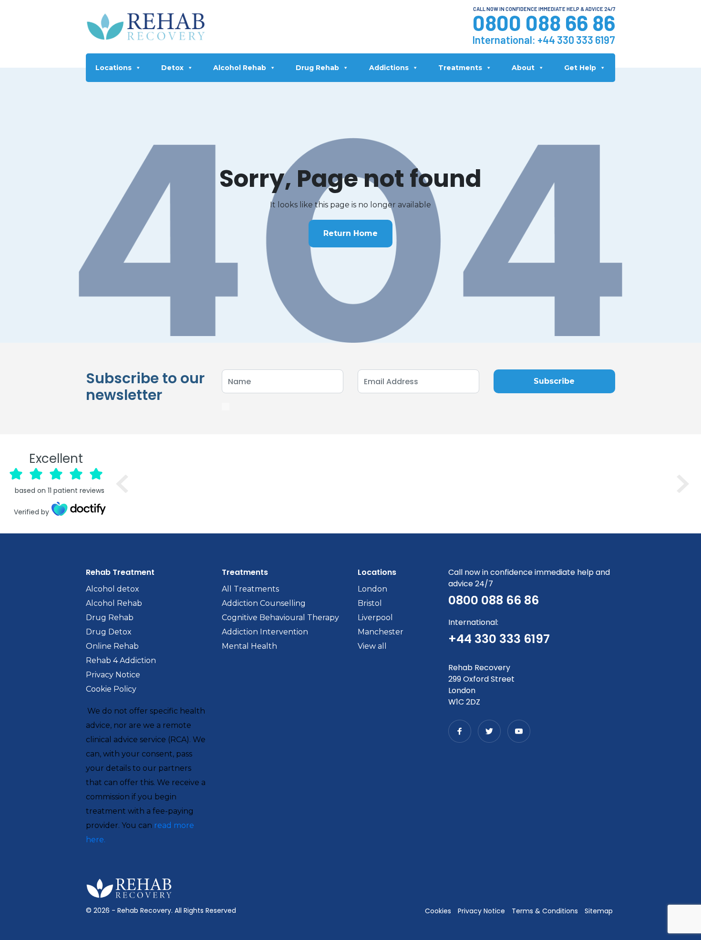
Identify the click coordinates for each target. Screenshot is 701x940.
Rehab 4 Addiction (121, 660)
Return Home (350, 233)
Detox (172, 67)
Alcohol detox (112, 588)
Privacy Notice (113, 674)
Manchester (380, 631)
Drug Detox (109, 631)
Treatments (460, 67)
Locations (113, 67)
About (523, 67)
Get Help (580, 67)
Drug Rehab (317, 67)
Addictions (389, 67)
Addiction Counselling (264, 603)
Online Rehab (112, 646)
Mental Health (249, 646)
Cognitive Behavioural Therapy (280, 617)
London (372, 588)
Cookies (438, 911)
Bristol (370, 603)
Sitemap (599, 911)
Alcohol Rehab (239, 67)
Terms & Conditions (545, 911)
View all (372, 646)
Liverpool (375, 617)
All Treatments (250, 588)
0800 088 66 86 (544, 22)
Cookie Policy (111, 689)
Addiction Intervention (265, 631)
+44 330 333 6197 (576, 39)
